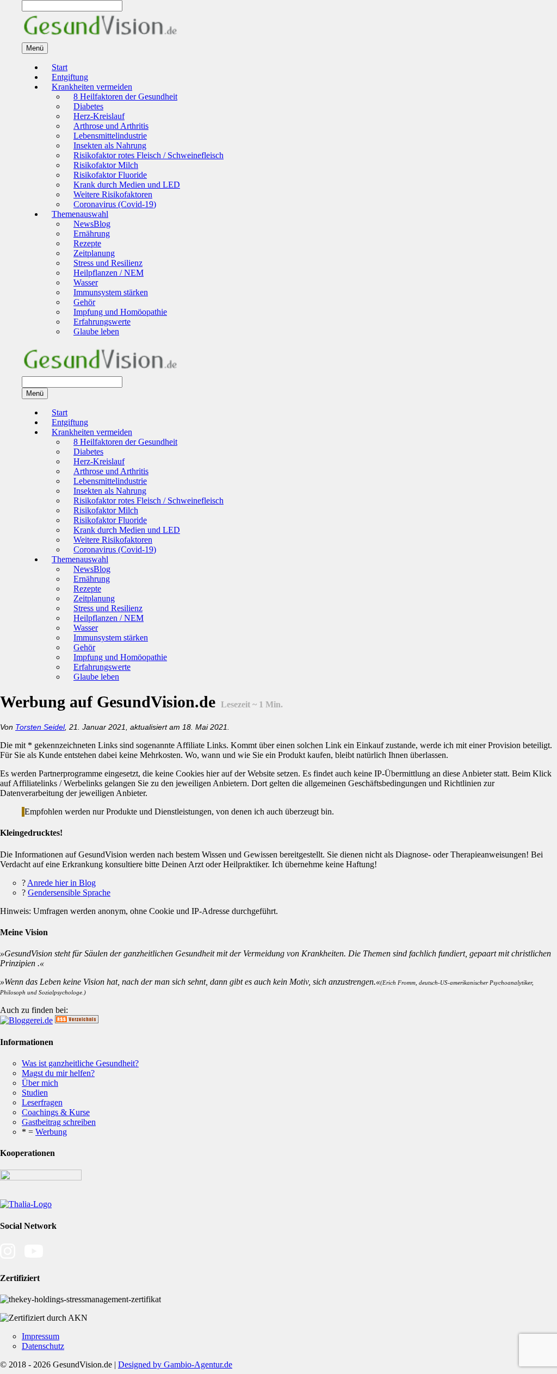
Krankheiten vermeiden (92, 86)
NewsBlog (91, 223)
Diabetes (88, 106)
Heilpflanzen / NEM (108, 272)
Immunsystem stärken (110, 292)
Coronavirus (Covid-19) (114, 204)
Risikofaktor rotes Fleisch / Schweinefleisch (148, 155)
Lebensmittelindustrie (110, 135)
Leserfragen (42, 1102)
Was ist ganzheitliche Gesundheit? (80, 1063)
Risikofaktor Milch (105, 165)
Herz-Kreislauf (99, 116)
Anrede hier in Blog (61, 882)
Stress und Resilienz (108, 263)
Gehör (84, 302)
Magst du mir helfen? (58, 1073)
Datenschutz (43, 1346)
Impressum (40, 1336)
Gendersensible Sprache (69, 892)
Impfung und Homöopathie (120, 311)
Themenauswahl (80, 214)
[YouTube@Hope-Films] (34, 1256)
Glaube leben (96, 331)
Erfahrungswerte (102, 321)
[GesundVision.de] (100, 37)
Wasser (85, 282)
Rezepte (87, 243)
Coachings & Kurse (56, 1112)
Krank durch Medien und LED (126, 184)
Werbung (51, 1131)
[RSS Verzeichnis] (76, 1020)
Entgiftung (70, 77)
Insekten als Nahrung (109, 145)
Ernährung (91, 233)
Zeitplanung (94, 253)
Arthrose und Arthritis (110, 125)
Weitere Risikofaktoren (112, 194)
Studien (35, 1092)
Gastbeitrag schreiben (59, 1122)
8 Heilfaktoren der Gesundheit (125, 96)
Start (59, 67)
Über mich (40, 1082)
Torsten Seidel (40, 727)
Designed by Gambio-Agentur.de (175, 1364)
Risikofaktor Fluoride (110, 174)
